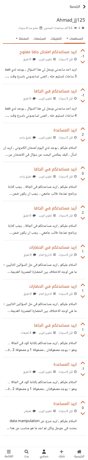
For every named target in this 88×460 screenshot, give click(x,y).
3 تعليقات (26, 333)
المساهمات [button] (76, 38)
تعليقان (28, 411)
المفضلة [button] (23, 38)
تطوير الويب (45, 59)
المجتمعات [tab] (40, 38)
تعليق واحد (25, 137)
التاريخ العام (45, 255)
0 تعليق (27, 59)
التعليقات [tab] (56, 38)
